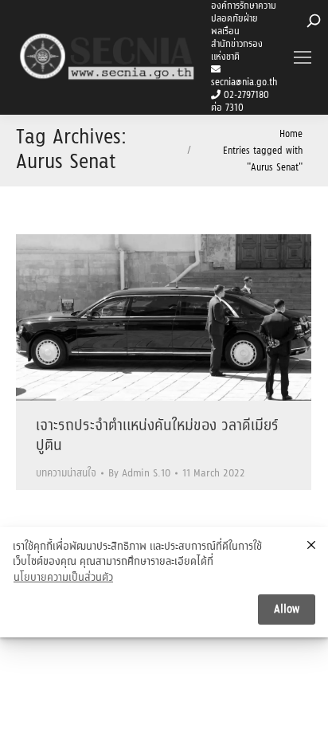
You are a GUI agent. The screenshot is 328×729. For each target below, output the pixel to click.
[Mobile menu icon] (302, 57)
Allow (286, 609)
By (139, 473)
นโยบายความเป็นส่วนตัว (63, 578)
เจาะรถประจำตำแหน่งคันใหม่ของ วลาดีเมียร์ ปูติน (157, 436)
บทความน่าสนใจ (66, 473)
